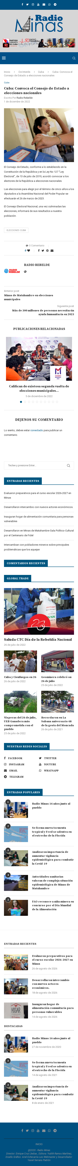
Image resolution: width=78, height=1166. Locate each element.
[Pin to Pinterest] (47, 250)
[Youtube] (38, 4)
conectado (36, 430)
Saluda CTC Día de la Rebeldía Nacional (38, 639)
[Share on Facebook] (39, 250)
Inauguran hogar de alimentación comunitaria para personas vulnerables (53, 1008)
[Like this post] (31, 250)
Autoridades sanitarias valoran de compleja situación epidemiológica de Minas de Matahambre (52, 882)
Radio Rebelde (25, 97)
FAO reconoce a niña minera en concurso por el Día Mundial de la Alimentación (53, 905)
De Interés (24, 71)
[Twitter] (27, 4)
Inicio (7, 71)
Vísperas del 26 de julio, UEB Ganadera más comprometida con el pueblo (20, 723)
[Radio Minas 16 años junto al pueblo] (16, 810)
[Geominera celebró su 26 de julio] (57, 661)
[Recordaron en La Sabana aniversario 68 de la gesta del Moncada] (57, 702)
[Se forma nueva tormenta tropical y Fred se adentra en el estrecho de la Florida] (16, 834)
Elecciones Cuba (16, 230)
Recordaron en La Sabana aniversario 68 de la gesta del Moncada (57, 721)
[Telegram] (55, 4)
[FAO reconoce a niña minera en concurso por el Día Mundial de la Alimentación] (16, 908)
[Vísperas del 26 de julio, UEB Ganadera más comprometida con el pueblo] (20, 702)
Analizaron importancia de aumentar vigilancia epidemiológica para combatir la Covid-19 (53, 858)
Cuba (41, 71)
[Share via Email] (52, 250)
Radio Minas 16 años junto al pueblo (51, 806)
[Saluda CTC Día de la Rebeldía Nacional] (39, 611)
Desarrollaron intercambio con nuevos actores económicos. (38, 507)
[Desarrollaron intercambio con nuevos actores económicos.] (16, 986)
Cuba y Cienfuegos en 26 (20, 677)
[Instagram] (33, 4)
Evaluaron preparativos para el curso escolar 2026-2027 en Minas (52, 960)
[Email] (44, 4)
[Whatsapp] (49, 4)
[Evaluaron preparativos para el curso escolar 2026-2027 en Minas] (16, 962)
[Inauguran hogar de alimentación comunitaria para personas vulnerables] (16, 1010)
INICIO (39, 1144)
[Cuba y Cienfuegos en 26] (20, 661)
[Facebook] (22, 4)
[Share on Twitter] (43, 250)
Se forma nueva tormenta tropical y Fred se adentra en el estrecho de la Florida (52, 831)
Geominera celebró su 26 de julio (56, 679)
